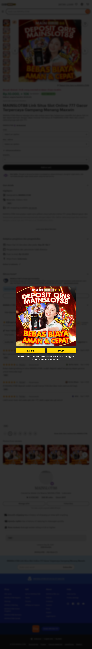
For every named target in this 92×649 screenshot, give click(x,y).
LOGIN (61, 350)
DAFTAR (30, 350)
